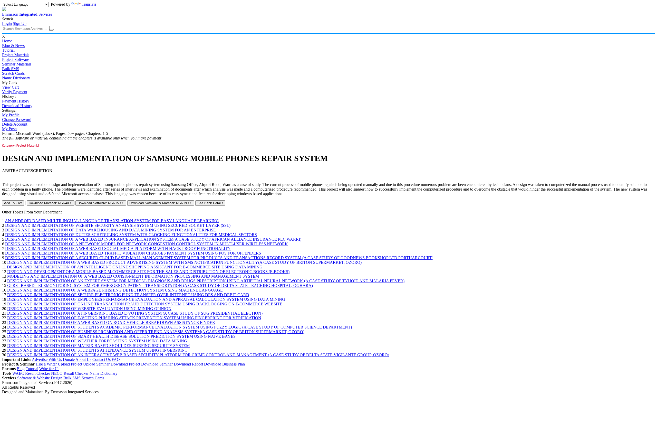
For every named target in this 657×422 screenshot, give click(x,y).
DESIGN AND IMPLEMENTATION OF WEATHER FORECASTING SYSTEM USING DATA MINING (97, 341)
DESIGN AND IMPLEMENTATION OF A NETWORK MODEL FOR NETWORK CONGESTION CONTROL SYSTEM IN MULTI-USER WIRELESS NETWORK (146, 244)
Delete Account (14, 124)
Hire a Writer (46, 364)
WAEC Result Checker (31, 373)
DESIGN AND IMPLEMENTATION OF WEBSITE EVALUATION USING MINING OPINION (89, 308)
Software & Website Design (39, 378)
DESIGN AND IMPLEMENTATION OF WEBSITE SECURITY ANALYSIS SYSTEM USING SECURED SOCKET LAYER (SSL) (117, 225)
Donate (69, 359)
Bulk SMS (10, 69)
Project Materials (15, 55)
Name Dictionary (16, 78)
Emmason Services (27, 14)
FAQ (116, 359)
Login (7, 23)
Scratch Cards (13, 73)
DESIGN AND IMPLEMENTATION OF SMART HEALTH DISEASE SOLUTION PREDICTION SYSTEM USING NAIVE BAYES (121, 336)
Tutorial (8, 50)
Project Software (15, 59)
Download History (17, 106)
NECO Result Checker (70, 373)
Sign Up (19, 23)
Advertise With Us (47, 359)
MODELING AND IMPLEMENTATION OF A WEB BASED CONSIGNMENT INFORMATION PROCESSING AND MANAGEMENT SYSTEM (133, 276)
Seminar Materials (16, 64)
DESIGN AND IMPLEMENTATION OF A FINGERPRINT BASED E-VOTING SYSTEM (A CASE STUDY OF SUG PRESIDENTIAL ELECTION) (135, 313)
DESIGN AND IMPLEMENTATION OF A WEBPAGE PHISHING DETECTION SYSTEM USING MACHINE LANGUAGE (115, 290)
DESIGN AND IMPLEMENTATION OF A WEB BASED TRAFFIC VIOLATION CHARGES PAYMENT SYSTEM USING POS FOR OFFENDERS (133, 253)
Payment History (15, 101)
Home (7, 41)
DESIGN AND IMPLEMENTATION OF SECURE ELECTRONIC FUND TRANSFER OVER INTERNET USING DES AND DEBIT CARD (128, 295)
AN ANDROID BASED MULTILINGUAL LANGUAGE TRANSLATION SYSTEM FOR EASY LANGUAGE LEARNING (112, 221)
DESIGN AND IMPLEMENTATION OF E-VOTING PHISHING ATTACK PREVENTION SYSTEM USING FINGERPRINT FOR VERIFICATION (134, 318)
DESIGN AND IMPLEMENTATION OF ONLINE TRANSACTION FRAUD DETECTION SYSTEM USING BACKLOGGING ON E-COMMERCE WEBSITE (144, 304)
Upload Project (70, 364)
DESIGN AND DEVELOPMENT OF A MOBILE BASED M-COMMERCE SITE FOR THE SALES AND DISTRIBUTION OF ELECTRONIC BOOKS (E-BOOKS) (148, 271)
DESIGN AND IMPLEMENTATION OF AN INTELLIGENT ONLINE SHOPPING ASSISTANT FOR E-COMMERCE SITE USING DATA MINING (135, 267)
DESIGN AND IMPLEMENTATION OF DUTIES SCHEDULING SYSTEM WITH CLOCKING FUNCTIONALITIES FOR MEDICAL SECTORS (131, 234)
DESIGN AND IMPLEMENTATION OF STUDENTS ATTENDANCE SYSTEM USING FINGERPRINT (97, 350)
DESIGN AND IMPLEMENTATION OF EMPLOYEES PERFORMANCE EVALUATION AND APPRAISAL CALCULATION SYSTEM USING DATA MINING (146, 299)
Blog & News (13, 45)
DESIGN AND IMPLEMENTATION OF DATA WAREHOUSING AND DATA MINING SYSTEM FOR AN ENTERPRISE (110, 230)
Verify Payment (14, 92)
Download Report (188, 364)
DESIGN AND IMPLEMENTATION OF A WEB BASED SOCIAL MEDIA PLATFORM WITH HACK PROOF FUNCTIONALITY (118, 248)
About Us (83, 359)
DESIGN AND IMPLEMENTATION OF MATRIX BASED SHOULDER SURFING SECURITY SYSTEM (98, 345)
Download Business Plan (224, 364)
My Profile (11, 115)
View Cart (10, 87)
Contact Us (101, 359)
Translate (89, 4)
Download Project (126, 364)
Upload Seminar (96, 364)
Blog (21, 369)
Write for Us (49, 369)
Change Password (16, 119)
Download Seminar (157, 364)
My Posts (9, 129)
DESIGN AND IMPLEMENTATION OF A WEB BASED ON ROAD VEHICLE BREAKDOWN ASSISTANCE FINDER (111, 322)
